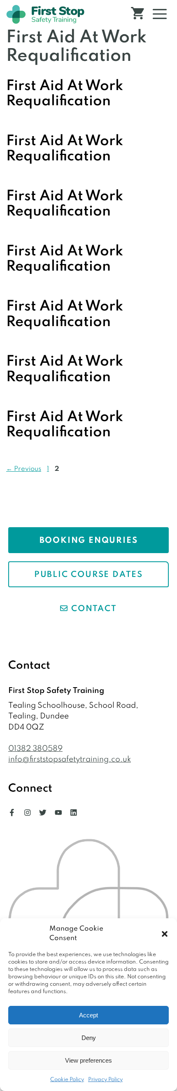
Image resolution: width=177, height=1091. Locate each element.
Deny (89, 1037)
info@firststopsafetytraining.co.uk (69, 759)
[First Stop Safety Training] (45, 14)
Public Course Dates (88, 575)
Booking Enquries (89, 541)
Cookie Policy (67, 1079)
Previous (23, 469)
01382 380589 (35, 749)
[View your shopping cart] (137, 14)
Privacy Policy (105, 1079)
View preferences (88, 1060)
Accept (88, 1015)
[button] (165, 934)
